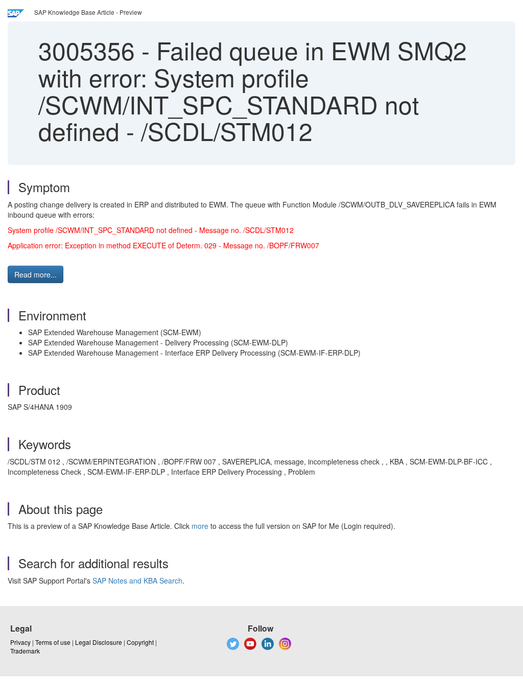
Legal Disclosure (98, 642)
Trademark (25, 650)
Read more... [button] (35, 274)
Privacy (20, 642)
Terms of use (52, 642)
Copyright (140, 642)
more (200, 526)
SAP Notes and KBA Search (137, 580)
